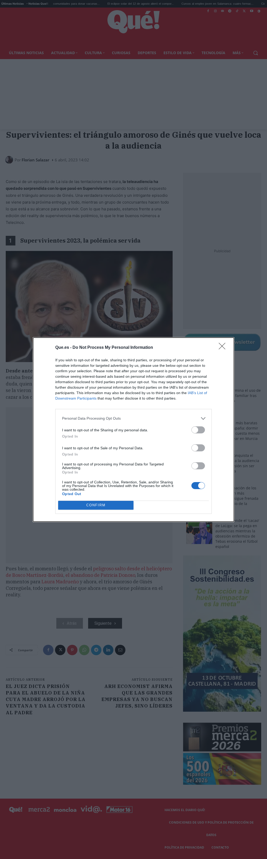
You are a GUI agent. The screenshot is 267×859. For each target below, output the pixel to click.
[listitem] (133, 418)
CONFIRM (96, 505)
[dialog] (133, 430)
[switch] (198, 429)
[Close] (224, 348)
